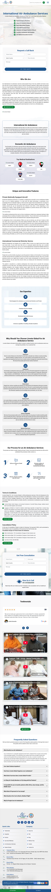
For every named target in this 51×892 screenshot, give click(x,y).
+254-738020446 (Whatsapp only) (15, 871)
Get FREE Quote (25, 69)
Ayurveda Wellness (9, 840)
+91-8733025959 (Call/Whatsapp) (15, 869)
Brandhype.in (15, 883)
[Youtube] (25, 822)
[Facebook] (18, 822)
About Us (30, 830)
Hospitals (7, 834)
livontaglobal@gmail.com (13, 877)
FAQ (29, 834)
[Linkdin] (29, 822)
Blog (29, 837)
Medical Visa (31, 840)
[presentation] (23, 628)
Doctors (6, 837)
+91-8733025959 (28, 582)
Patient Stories (8, 847)
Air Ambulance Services (10, 844)
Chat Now (13, 890)
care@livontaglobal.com (12, 876)
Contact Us (31, 847)
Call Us (38, 890)
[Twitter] (22, 822)
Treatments (7, 830)
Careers (30, 844)
